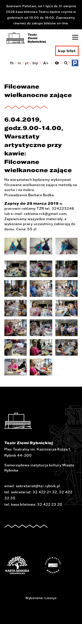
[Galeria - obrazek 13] (15, 347)
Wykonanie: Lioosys (41, 598)
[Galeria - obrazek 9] (66, 308)
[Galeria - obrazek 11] (41, 327)
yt (27, 63)
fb (12, 63)
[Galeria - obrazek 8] (41, 308)
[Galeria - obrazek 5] (41, 288)
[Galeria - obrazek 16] (15, 367)
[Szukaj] (66, 63)
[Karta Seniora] (23, 565)
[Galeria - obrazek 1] (15, 246)
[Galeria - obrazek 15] (66, 347)
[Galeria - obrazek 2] (41, 246)
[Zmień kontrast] (56, 63)
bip (35, 63)
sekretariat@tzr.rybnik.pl (38, 486)
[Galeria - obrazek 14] (41, 347)
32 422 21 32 (45, 492)
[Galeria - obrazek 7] (15, 308)
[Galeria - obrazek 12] (66, 327)
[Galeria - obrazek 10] (15, 327)
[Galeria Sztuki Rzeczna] (59, 565)
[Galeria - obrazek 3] (66, 246)
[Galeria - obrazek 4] (15, 288)
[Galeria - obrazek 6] (66, 288)
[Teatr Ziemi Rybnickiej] (25, 38)
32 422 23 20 (49, 504)
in (19, 63)
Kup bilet (67, 51)
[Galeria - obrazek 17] (41, 367)
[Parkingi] (75, 63)
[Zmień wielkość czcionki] (46, 63)
